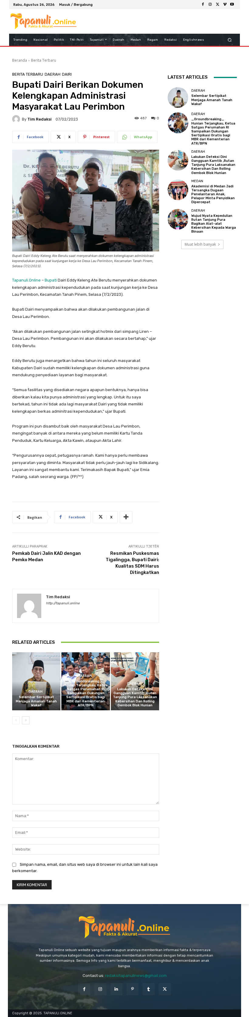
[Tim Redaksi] (17, 119)
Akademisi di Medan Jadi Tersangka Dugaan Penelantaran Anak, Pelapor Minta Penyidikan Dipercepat (213, 194)
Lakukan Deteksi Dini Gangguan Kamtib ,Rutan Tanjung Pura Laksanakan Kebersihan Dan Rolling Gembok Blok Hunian (135, 697)
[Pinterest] (132, 989)
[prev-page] (16, 720)
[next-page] (25, 720)
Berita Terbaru (43, 60)
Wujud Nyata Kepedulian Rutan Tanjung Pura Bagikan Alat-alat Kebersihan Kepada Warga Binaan (213, 224)
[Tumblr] (149, 989)
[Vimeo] (224, 4)
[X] (217, 4)
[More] (126, 517)
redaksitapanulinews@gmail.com (136, 975)
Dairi (67, 74)
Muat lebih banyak (200, 244)
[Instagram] (210, 4)
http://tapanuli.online (63, 603)
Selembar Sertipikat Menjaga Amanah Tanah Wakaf (36, 701)
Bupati (51, 280)
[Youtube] (232, 4)
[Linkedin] (116, 989)
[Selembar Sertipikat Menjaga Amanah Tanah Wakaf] (36, 681)
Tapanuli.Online (26, 280)
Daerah (52, 74)
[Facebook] (202, 4)
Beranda (19, 60)
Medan (197, 181)
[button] (230, 40)
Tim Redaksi (39, 119)
